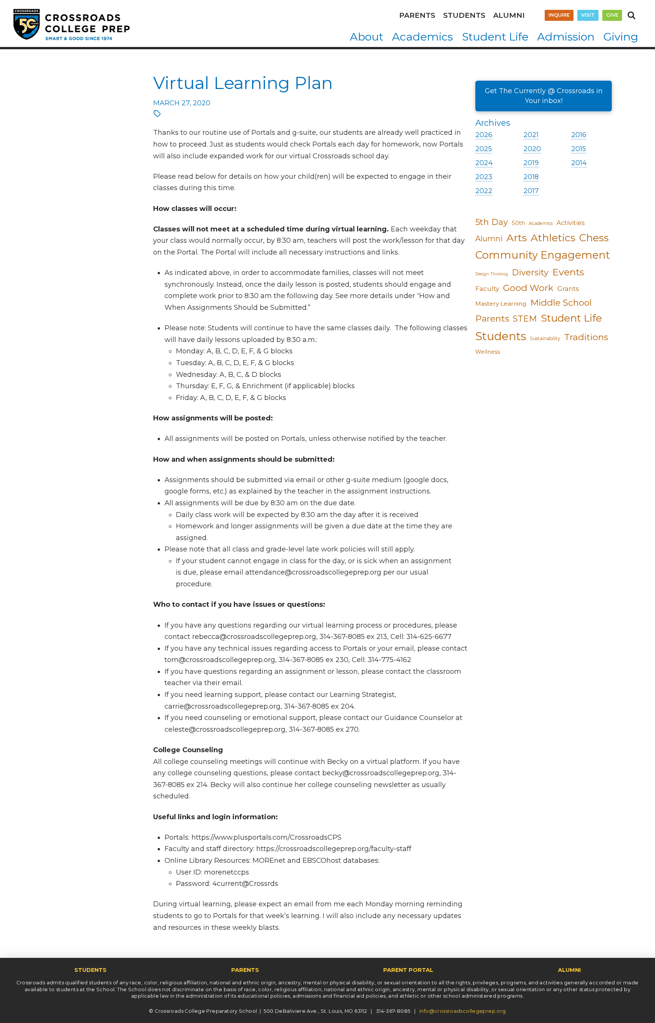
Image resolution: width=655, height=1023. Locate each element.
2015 (578, 149)
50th (518, 223)
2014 (579, 163)
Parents (492, 318)
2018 (531, 177)
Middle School (561, 302)
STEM (525, 319)
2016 (578, 135)
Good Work (528, 287)
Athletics (553, 238)
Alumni (489, 238)
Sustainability (545, 338)
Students (500, 336)
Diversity (530, 272)
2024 (484, 163)
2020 (532, 149)
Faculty (487, 288)
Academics (541, 223)
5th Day (491, 222)
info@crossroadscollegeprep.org (462, 1011)
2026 (483, 135)
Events (568, 272)
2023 (483, 177)
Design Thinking (491, 274)
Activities (570, 222)
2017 (531, 191)
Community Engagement (542, 255)
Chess (594, 238)
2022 (483, 191)
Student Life (571, 318)
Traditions (586, 336)
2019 (531, 163)
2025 (483, 149)
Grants (568, 288)
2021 (531, 135)
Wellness (487, 351)
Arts (516, 237)
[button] (631, 15)
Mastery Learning (501, 303)
